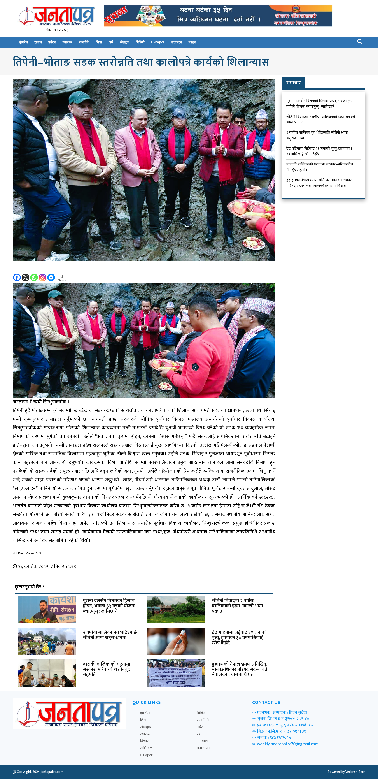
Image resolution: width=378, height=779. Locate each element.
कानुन (192, 42)
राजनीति (84, 42)
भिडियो (140, 42)
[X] (25, 274)
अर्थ (110, 42)
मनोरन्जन (203, 748)
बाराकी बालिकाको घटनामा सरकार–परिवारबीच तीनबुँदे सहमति (319, 167)
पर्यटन (52, 42)
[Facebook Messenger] (51, 274)
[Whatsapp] (34, 274)
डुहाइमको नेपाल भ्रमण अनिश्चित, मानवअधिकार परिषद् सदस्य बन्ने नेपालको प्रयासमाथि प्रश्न (319, 183)
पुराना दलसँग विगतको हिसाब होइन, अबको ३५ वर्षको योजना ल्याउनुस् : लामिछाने (319, 104)
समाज (38, 42)
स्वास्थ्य (67, 42)
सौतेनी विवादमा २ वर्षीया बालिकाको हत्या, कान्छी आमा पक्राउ (320, 120)
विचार (144, 741)
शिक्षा (99, 42)
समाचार (293, 83)
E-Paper (157, 42)
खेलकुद (124, 42)
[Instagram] (42, 274)
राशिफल (146, 748)
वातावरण (176, 42)
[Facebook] (17, 274)
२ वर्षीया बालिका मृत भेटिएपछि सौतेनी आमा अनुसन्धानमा (317, 135)
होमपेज (23, 42)
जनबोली (203, 741)
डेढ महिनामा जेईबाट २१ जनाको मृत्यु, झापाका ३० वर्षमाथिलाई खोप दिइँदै (320, 151)
